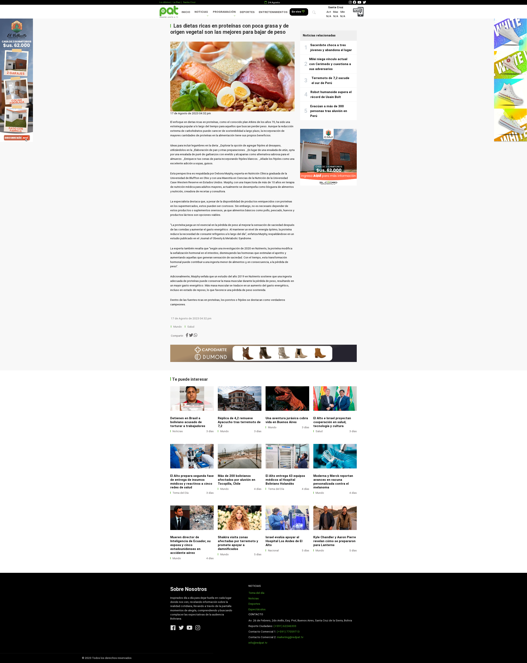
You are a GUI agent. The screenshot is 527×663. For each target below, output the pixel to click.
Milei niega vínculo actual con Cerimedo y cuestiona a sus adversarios (330, 64)
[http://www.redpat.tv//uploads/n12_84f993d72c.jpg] (239, 517)
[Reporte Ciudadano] (358, 12)
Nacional (273, 550)
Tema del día (256, 592)
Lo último (165, 2)
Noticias (201, 11)
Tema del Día (181, 492)
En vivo (297, 11)
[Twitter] (364, 2)
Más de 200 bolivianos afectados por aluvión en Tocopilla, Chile (236, 480)
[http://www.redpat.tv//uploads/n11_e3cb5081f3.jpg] (287, 456)
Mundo (177, 326)
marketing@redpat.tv (290, 637)
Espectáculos (257, 609)
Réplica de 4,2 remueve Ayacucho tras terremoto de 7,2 (239, 422)
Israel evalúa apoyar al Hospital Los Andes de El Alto (284, 541)
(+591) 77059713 (288, 631)
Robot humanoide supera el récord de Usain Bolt (331, 94)
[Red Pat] (169, 12)
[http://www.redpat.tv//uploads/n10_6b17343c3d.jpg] (335, 398)
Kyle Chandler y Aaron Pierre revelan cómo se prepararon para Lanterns (334, 541)
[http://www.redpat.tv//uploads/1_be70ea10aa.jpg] (287, 398)
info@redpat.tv (257, 642)
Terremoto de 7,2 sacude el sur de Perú (330, 80)
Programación (224, 11)
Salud (190, 326)
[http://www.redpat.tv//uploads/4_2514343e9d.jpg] (287, 517)
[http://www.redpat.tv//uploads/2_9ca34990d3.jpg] (335, 517)
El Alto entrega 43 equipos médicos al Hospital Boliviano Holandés (285, 480)
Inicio (186, 12)
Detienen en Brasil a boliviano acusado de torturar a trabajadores (187, 422)
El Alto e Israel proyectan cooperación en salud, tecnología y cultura (332, 422)
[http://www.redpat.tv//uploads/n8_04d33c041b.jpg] (192, 517)
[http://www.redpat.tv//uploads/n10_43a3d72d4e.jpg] (335, 456)
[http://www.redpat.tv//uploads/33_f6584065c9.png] (239, 456)
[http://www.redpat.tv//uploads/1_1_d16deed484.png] (192, 398)
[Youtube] (359, 2)
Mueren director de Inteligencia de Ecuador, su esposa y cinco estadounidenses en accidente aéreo (190, 545)
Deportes (247, 12)
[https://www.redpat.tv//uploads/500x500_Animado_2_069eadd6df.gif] (328, 157)
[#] (16, 80)
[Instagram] (350, 2)
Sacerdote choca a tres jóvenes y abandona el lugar (331, 47)
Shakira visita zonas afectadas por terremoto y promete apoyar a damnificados (238, 543)
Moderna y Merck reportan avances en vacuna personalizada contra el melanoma (333, 481)
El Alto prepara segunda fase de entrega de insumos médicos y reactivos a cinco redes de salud (192, 481)
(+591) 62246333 (285, 626)
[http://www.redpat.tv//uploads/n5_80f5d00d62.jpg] (192, 456)
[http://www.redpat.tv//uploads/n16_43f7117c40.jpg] (239, 398)
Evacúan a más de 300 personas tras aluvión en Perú (328, 111)
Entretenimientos (273, 12)
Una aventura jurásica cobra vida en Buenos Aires (287, 420)
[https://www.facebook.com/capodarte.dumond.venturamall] (263, 353)
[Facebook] (354, 2)
